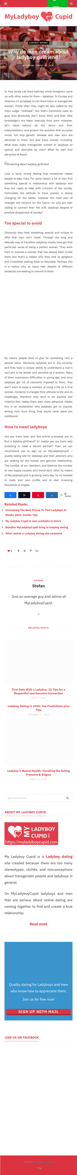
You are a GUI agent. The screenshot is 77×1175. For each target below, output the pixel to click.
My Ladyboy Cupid (42, 1162)
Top (39, 1168)
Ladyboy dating (59, 856)
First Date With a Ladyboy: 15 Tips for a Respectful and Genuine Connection (38, 691)
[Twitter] (24, 550)
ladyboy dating (38, 42)
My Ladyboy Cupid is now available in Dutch (33, 521)
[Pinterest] (30, 550)
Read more (38, 924)
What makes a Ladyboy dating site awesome (33, 533)
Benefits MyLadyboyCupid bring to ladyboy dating (36, 527)
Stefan (30, 65)
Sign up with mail (38, 1011)
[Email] (36, 550)
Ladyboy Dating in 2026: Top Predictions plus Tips (38, 708)
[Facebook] (18, 550)
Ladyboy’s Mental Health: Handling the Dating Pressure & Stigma (38, 773)
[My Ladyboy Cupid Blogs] (38, 17)
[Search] (71, 3)
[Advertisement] (38, 317)
